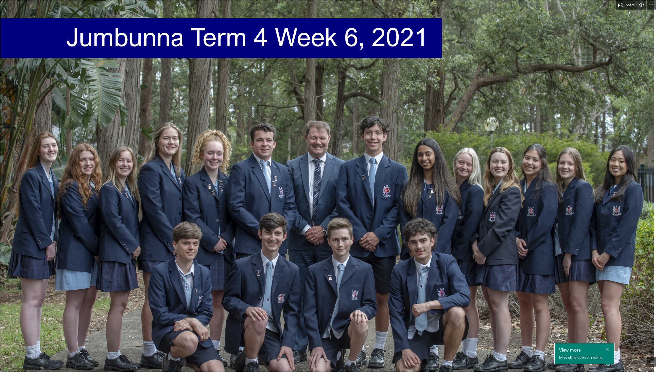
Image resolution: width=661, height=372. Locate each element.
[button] (626, 5)
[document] (330, 186)
